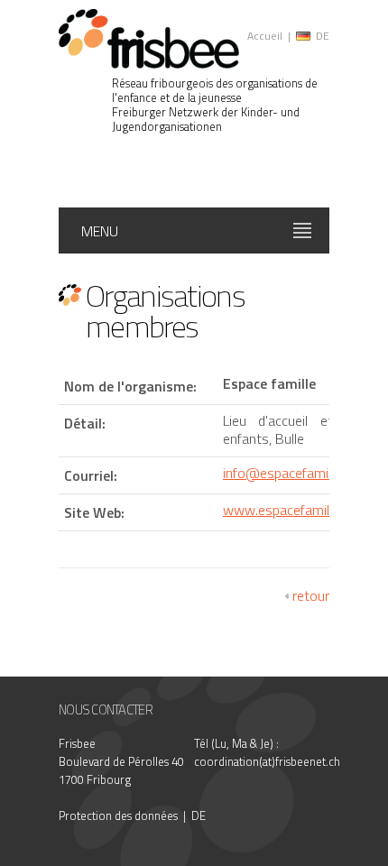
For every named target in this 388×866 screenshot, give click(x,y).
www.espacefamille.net (292, 510)
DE (322, 35)
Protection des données (118, 815)
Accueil (264, 35)
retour (310, 595)
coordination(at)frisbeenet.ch (267, 761)
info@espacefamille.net (293, 473)
